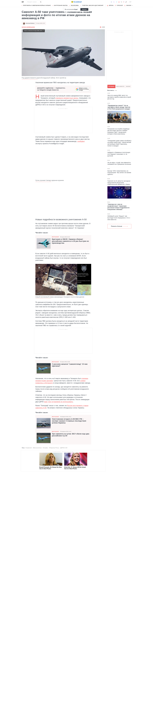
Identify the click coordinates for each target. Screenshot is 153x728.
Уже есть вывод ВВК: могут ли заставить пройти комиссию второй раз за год (119, 97)
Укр (130, 2)
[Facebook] (111, 2)
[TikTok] (126, 2)
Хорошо (84, 9)
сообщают (81, 141)
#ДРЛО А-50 (63, 447)
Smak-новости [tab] (120, 86)
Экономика (129, 5)
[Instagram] (123, 2)
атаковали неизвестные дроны (66, 98)
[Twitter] (121, 2)
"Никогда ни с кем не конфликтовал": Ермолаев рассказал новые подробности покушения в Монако (118, 206)
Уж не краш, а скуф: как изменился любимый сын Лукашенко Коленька (119, 163)
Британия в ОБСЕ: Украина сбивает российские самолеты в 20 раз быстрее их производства (70, 241)
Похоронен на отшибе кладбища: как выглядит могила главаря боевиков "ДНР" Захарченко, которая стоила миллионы (118, 131)
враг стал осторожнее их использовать (58, 402)
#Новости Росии (54, 447)
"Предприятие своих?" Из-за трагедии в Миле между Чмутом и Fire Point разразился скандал (118, 107)
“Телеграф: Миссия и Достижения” (92, 5)
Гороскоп (120, 5)
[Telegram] (116, 2)
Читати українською (28, 27)
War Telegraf (55, 236)
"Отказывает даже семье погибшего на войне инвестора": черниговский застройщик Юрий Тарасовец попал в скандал (119, 143)
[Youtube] (119, 2)
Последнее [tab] (111, 86)
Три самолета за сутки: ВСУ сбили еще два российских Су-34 (70, 435)
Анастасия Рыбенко (30, 23)
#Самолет (28, 447)
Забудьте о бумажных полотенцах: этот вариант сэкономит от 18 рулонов (118, 154)
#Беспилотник (37, 447)
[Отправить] (40, 2)
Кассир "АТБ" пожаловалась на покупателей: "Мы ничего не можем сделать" (119, 172)
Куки (75, 9)
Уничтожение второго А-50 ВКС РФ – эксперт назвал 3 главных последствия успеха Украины (69, 421)
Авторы (111, 5)
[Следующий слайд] (132, 5)
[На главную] (76, 2)
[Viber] (114, 1)
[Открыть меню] (22, 2)
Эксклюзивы (75, 5)
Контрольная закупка (60, 5)
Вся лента (110, 90)
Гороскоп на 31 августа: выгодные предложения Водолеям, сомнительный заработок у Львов (118, 182)
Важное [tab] (128, 86)
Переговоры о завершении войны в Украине (37, 5)
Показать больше (116, 226)
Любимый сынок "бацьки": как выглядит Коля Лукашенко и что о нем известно (118, 217)
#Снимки (45, 447)
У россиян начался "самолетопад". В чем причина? (69, 365)
